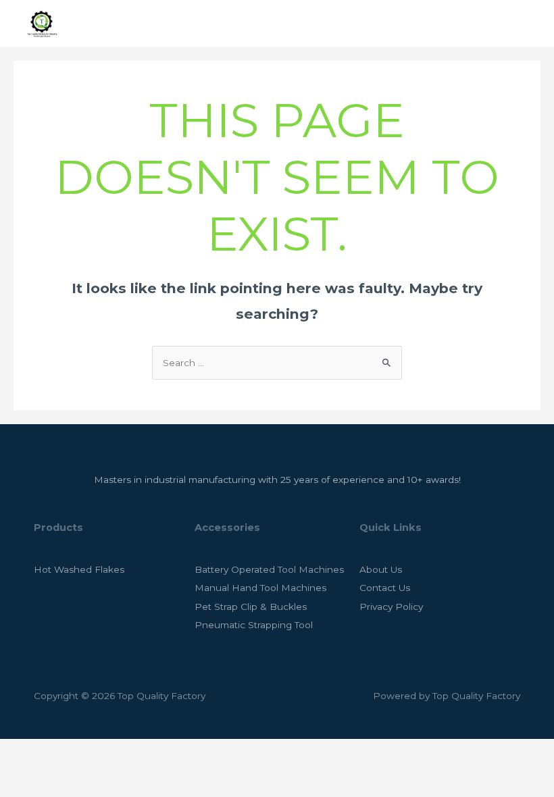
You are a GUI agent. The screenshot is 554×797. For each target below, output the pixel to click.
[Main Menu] (526, 23)
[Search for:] (277, 362)
